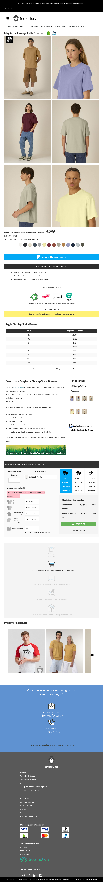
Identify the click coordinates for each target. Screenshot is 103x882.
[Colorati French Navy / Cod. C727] (73, 245)
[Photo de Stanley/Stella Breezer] (75, 67)
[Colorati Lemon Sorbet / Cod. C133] (44, 245)
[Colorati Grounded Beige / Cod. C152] (63, 245)
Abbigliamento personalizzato (30, 26)
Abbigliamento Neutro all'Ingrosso (33, 787)
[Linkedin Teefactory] (35, 875)
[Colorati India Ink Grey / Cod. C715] (35, 245)
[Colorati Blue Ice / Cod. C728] (78, 245)
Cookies (23, 813)
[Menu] (8, 17)
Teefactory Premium (28, 779)
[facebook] (29, 875)
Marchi (23, 783)
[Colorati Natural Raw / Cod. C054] (30, 245)
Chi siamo (24, 847)
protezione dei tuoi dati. (64, 745)
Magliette (47, 26)
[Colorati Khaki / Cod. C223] (82, 245)
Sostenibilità (25, 851)
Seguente (80, 524)
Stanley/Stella (18, 387)
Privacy (23, 809)
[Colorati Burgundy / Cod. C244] (49, 245)
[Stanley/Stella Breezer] (27, 67)
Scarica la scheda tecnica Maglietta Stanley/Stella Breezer (81, 428)
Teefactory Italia (10, 26)
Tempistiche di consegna (29, 790)
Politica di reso (26, 806)
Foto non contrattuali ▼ (51, 309)
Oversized (56, 26)
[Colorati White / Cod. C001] (20, 245)
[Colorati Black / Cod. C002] (25, 245)
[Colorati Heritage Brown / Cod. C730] (54, 245)
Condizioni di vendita (28, 816)
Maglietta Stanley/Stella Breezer (74, 26)
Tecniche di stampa (27, 776)
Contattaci (8, 8)
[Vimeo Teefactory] (40, 875)
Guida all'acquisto (27, 802)
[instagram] (23, 875)
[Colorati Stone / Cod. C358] (59, 245)
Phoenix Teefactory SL (30, 879)
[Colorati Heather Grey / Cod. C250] (39, 245)
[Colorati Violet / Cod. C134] (68, 245)
